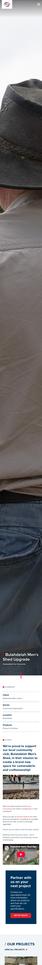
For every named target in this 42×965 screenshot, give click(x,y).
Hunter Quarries (23, 817)
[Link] (7, 4)
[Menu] (39, 4)
